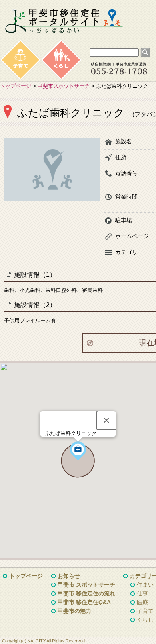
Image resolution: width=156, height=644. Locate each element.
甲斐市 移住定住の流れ (86, 593)
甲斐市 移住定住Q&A (84, 602)
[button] (78, 451)
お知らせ (69, 576)
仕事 (142, 593)
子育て (145, 611)
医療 (142, 602)
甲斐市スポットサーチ (64, 86)
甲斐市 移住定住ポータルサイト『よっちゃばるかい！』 (64, 21)
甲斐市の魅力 (74, 611)
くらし (145, 619)
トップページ (15, 86)
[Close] (106, 420)
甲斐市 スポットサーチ (86, 584)
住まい (145, 584)
